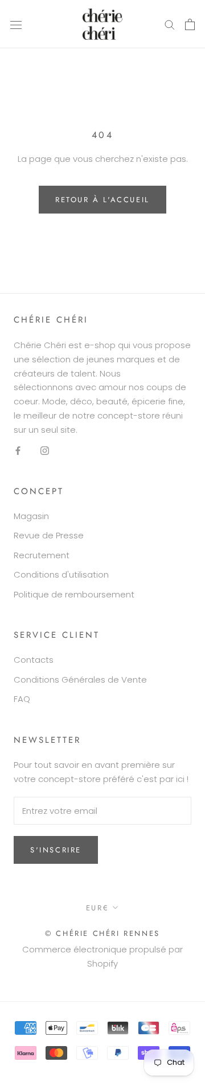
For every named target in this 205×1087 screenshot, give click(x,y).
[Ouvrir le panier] (190, 24)
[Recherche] (170, 24)
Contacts (34, 660)
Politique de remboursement (74, 594)
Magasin (31, 516)
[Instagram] (44, 450)
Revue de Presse (49, 535)
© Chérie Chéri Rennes (102, 933)
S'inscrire (55, 849)
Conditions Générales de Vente (80, 679)
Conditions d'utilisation (61, 574)
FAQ (22, 699)
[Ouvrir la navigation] (16, 24)
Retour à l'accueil (102, 199)
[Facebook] (18, 450)
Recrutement (41, 555)
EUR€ (97, 907)
